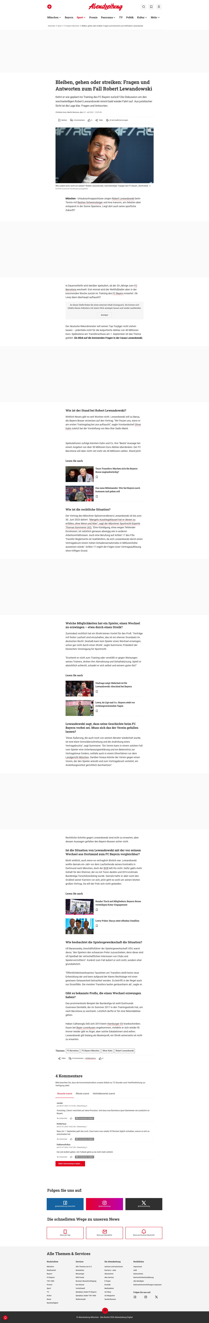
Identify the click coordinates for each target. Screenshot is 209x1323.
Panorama (107, 17)
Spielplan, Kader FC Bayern (86, 1292)
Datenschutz (138, 1274)
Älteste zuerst (82, 1093)
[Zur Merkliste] (151, 7)
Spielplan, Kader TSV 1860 (86, 1296)
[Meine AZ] (159, 7)
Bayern (69, 17)
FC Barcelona (73, 1051)
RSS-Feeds (80, 1277)
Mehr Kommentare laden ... (70, 1163)
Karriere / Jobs (110, 1270)
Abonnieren (108, 1274)
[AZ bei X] (156, 1297)
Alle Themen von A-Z (84, 1267)
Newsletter (80, 1270)
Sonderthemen (110, 1299)
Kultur (141, 17)
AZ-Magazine (109, 1296)
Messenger (80, 1274)
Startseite (51, 26)
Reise (49, 1299)
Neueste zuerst (64, 1093)
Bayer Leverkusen (86, 1027)
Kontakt (107, 1285)
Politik (130, 17)
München (53, 17)
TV (121, 17)
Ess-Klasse (80, 1285)
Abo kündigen (138, 1281)
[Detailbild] (149, 130)
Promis (93, 17)
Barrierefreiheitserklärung (143, 1277)
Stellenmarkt (81, 1299)
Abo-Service (109, 1277)
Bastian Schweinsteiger (90, 202)
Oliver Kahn (107, 1051)
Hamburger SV (115, 1023)
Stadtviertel (51, 1270)
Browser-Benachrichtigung (86, 1281)
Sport (80, 17)
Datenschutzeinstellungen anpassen (147, 1285)
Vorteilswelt (80, 1288)
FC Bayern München (71, 26)
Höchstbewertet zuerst (104, 1093)
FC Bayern (118, 293)
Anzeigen (104, 315)
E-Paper (107, 1281)
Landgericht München (77, 757)
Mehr (154, 17)
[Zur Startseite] (105, 10)
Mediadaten (109, 1288)
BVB (106, 868)
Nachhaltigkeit (52, 1303)
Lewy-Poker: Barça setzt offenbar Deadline (117, 920)
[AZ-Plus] (49, 6)
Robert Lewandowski (123, 198)
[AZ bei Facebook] (134, 1297)
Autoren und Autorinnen (113, 1267)
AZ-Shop (107, 1292)
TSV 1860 (50, 1281)
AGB (135, 1270)
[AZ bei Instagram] (145, 1297)
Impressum (137, 1267)
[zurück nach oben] (105, 1311)
